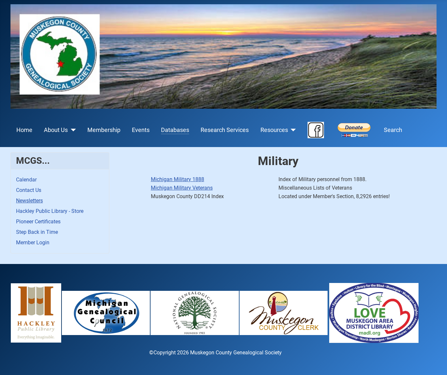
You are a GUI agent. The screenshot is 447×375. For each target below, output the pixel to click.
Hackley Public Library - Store (49, 211)
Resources (274, 130)
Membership (103, 130)
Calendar (26, 180)
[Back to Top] (435, 363)
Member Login (32, 242)
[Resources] (292, 130)
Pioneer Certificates (38, 221)
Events (141, 130)
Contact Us (28, 190)
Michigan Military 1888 (177, 179)
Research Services (225, 130)
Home (24, 130)
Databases (175, 130)
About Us (56, 130)
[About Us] (72, 130)
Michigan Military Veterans (182, 188)
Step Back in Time (37, 232)
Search (393, 130)
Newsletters (29, 200)
